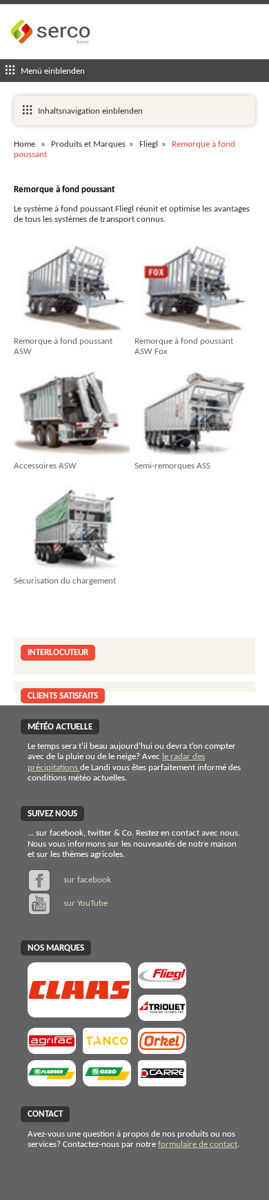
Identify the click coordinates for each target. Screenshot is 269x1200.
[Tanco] (107, 1049)
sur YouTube (84, 903)
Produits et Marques (88, 144)
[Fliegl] (162, 984)
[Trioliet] (162, 1016)
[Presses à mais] (162, 1049)
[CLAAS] (79, 1012)
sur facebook (86, 880)
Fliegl (148, 144)
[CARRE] (162, 1081)
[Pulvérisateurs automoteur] (52, 1049)
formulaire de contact (197, 1144)
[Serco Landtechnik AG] (51, 54)
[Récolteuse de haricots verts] (107, 1081)
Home (24, 144)
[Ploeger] (52, 1081)
